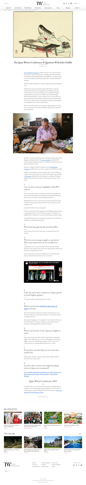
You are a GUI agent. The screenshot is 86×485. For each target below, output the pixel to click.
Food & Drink (27, 8)
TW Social (5, 428)
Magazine (68, 8)
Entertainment (48, 8)
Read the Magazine (46, 462)
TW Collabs (26, 452)
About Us (77, 8)
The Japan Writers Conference (31, 73)
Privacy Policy (55, 462)
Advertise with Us (36, 466)
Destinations (38, 8)
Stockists (44, 464)
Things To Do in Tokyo (28, 428)
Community (43, 59)
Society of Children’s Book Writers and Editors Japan (37, 372)
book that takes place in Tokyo (40, 307)
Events (58, 8)
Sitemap (53, 466)
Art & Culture (18, 8)
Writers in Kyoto (44, 374)
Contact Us (34, 464)
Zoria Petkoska (44, 64)
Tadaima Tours (45, 466)
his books (28, 176)
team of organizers (46, 160)
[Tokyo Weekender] (12, 466)
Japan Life (8, 8)
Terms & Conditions (56, 464)
